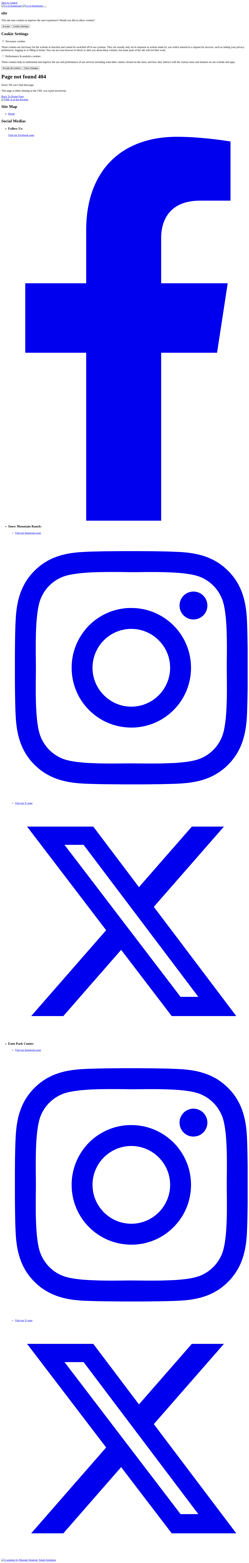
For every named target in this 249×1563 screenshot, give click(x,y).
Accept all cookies (12, 68)
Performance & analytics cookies (22, 56)
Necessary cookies (15, 41)
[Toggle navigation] (45, 6)
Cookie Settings (21, 26)
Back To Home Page (12, 96)
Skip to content (9, 2)
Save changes (31, 68)
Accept (6, 26)
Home (11, 113)
